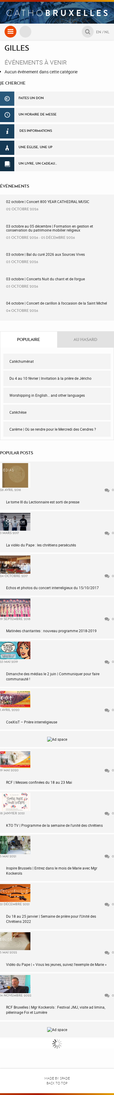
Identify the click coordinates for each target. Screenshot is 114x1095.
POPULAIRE (28, 339)
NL (106, 32)
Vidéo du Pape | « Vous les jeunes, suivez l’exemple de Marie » (56, 964)
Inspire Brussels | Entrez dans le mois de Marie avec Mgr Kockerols (51, 871)
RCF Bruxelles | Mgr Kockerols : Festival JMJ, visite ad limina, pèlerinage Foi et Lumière (55, 1010)
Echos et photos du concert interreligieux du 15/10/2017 (52, 587)
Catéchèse (17, 412)
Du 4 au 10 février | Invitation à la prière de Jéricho (50, 378)
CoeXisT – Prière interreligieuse (31, 721)
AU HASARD (85, 339)
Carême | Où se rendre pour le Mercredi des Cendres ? (52, 429)
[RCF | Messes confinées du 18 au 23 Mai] (15, 759)
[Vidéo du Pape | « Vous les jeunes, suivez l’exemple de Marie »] (15, 941)
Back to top (57, 1083)
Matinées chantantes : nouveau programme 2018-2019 (51, 630)
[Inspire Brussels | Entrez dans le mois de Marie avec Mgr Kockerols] (15, 845)
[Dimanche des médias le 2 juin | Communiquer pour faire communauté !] (15, 650)
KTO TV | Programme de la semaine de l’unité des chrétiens (54, 825)
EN (98, 32)
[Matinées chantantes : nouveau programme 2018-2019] (15, 607)
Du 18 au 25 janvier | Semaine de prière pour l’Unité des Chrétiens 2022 (51, 919)
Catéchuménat (21, 361)
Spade (65, 1078)
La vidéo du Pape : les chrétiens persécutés (41, 544)
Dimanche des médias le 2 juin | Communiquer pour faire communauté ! (52, 676)
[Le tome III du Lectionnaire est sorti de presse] (15, 475)
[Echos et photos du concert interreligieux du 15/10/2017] (15, 564)
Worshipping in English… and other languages (47, 395)
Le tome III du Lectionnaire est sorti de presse (42, 501)
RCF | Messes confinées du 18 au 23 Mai (39, 782)
